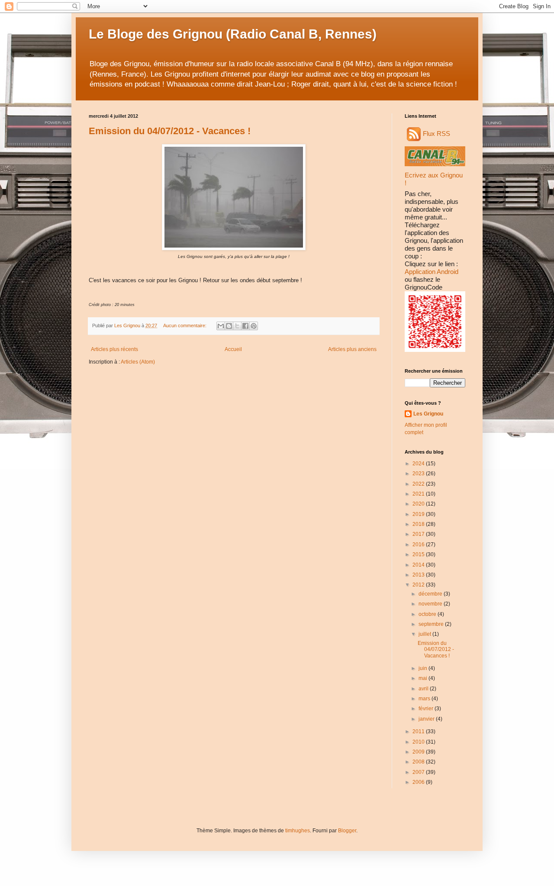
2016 (419, 544)
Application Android (431, 271)
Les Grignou (428, 414)
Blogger (347, 831)
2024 (419, 464)
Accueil (233, 349)
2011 (419, 731)
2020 (419, 504)
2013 (419, 575)
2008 (419, 762)
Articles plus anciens (352, 349)
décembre (431, 594)
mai (423, 678)
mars (425, 699)
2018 (419, 524)
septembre (432, 624)
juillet (425, 634)
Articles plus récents (114, 349)
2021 (419, 494)
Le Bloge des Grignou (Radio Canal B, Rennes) (233, 34)
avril (424, 689)
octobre (428, 614)
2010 (419, 742)
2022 (419, 484)
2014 (419, 565)
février (427, 709)
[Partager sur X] (237, 326)
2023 (419, 473)
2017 (419, 534)
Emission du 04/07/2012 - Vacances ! (170, 131)
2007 (419, 772)
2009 (419, 752)
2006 (419, 782)
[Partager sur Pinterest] (253, 326)
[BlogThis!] (229, 326)
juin (423, 668)
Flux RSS (436, 133)
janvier (427, 719)
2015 (419, 554)
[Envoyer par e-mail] (220, 326)
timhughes (297, 831)
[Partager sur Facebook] (245, 326)
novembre (431, 604)
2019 (419, 514)
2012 (419, 585)
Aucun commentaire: (185, 325)
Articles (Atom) (138, 362)
